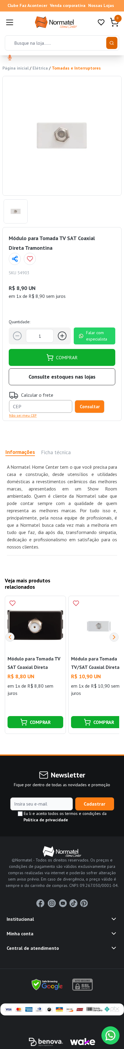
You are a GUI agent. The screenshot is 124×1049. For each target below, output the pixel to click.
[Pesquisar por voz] (10, 58)
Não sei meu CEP (23, 415)
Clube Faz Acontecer (27, 5)
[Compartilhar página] (15, 259)
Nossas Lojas (101, 5)
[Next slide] (114, 637)
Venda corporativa (67, 5)
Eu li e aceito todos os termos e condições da (65, 817)
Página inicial (15, 68)
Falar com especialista (96, 336)
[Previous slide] (9, 637)
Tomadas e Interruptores (76, 68)
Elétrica (40, 68)
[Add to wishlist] (30, 259)
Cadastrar (94, 804)
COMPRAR (67, 357)
